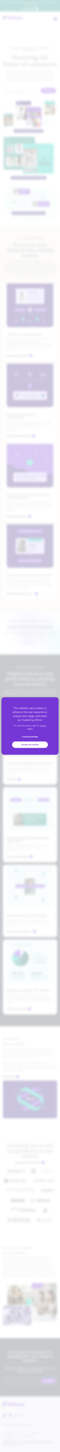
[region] (29, 726)
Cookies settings (30, 737)
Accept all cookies (30, 744)
